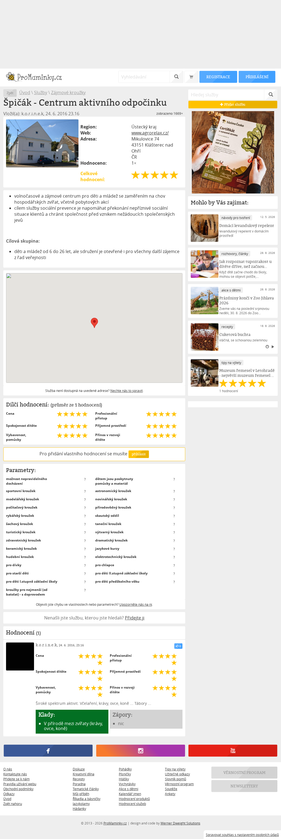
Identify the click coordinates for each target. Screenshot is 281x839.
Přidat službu (235, 104)
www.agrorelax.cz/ (150, 133)
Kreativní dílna (83, 774)
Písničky (125, 774)
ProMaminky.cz (115, 823)
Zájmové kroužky (68, 92)
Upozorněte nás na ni (135, 604)
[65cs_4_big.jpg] (42, 143)
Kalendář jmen (130, 794)
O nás (7, 769)
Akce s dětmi (128, 789)
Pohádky (125, 769)
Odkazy (9, 794)
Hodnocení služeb (132, 803)
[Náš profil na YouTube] (233, 751)
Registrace (218, 76)
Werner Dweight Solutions (180, 823)
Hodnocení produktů (134, 798)
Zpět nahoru (12, 803)
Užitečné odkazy (177, 774)
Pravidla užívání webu (19, 784)
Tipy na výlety (175, 769)
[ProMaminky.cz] (36, 77)
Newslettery (244, 786)
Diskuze (79, 769)
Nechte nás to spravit (126, 390)
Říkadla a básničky (86, 798)
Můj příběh (81, 794)
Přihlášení (257, 76)
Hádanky (79, 808)
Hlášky (124, 779)
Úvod (24, 92)
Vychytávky (127, 784)
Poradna (79, 784)
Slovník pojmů (175, 779)
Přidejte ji (134, 618)
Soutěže (171, 789)
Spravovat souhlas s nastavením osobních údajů (242, 834)
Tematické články (86, 789)
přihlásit (138, 454)
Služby (40, 92)
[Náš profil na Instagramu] (140, 751)
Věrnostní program (179, 784)
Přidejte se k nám (16, 779)
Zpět (10, 93)
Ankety (170, 794)
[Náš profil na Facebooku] (48, 751)
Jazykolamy (81, 803)
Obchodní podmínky (18, 789)
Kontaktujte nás (15, 774)
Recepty (79, 779)
